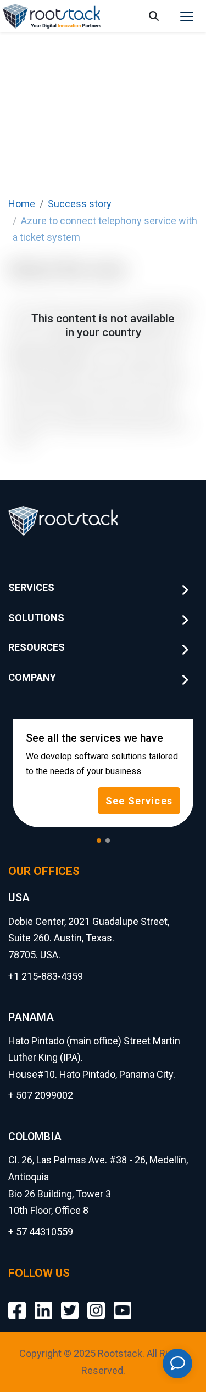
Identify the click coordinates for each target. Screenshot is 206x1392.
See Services (138, 800)
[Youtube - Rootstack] (122, 1302)
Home (21, 203)
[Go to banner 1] (99, 840)
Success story (80, 203)
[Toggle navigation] (187, 16)
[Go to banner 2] (107, 840)
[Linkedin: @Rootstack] (43, 1302)
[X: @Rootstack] (70, 1302)
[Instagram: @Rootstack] (96, 1302)
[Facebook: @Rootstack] (17, 1302)
